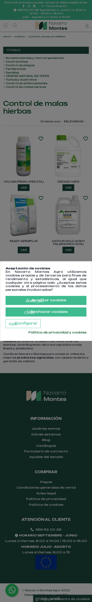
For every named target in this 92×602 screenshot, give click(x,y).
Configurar (23, 323)
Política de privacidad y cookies (57, 332)
